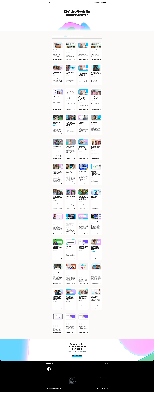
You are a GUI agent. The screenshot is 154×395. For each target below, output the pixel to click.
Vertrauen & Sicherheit (103, 373)
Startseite (48, 363)
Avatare (75, 36)
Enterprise (74, 2)
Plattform (54, 2)
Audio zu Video (71, 380)
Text (78, 36)
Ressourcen (69, 2)
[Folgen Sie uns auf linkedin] (102, 388)
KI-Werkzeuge (71, 382)
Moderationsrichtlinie (103, 376)
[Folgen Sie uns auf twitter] (99, 388)
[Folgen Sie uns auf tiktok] (107, 388)
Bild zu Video (71, 379)
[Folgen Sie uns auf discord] (95, 388)
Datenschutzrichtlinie (103, 374)
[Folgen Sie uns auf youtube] (97, 388)
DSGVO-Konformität (103, 377)
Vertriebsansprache (79, 373)
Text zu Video (71, 378)
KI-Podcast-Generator (72, 377)
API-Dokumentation (87, 375)
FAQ (85, 376)
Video (68, 36)
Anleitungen (86, 374)
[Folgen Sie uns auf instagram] (104, 388)
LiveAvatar (70, 373)
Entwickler (65, 2)
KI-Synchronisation (71, 383)
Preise (82, 2)
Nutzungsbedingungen (103, 375)
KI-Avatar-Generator (72, 375)
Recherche (78, 2)
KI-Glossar (86, 377)
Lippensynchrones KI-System (73, 381)
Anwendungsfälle (59, 2)
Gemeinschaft (86, 373)
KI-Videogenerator (71, 374)
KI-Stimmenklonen (71, 376)
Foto (71, 36)
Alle (65, 36)
